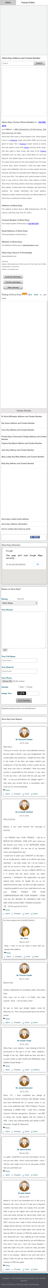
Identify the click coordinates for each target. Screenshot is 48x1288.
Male (22, 687)
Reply (7, 790)
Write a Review (13, 287)
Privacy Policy (15, 1284)
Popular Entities (28, 2)
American (13, 140)
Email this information (13, 277)
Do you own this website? (16, 564)
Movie (26, 147)
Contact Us (26, 1284)
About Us (5, 1284)
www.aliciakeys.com (9, 256)
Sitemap (35, 1284)
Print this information (13, 282)
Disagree (17, 794)
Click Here (34, 294)
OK (38, 564)
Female (29, 687)
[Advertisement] (24, 30)
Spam (35, 794)
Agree (7, 794)
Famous (23, 144)
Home (8, 2)
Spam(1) (36, 1070)
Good (27, 794)
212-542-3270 (33, 223)
